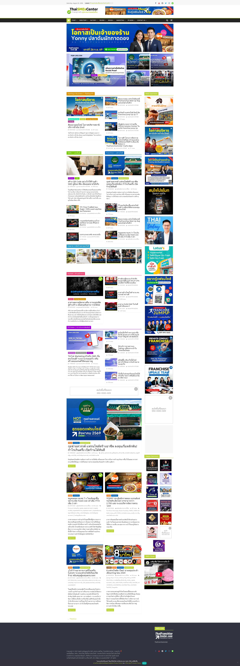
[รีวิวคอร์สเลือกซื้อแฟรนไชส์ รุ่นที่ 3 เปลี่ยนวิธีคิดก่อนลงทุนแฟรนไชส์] (96, 70)
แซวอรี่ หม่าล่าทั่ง (127, 582)
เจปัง (113, 582)
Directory (83, 20)
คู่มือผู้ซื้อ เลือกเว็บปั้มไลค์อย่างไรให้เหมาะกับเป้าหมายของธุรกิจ (128, 362)
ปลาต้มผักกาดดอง (125, 513)
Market (71, 299)
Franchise (79, 75)
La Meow (121, 578)
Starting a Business (92, 119)
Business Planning (73, 119)
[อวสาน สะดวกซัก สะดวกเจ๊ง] (73, 234)
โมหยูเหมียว (115, 587)
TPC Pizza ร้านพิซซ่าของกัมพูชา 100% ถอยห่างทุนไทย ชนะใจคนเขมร (90, 209)
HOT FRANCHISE (72, 580)
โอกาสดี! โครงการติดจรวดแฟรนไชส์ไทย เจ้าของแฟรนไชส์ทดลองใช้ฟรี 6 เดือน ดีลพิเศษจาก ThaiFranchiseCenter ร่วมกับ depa (122, 142)
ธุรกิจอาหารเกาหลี (92, 580)
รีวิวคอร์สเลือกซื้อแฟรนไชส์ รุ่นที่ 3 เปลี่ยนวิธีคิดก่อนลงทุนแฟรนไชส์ (96, 79)
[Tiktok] (162, 3)
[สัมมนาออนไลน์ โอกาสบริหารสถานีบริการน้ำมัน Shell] (85, 98)
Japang (108, 578)
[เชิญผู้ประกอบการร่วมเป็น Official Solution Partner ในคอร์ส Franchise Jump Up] (111, 123)
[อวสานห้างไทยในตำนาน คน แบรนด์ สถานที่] (111, 292)
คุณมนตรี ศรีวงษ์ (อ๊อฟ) (85, 83)
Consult (72, 75)
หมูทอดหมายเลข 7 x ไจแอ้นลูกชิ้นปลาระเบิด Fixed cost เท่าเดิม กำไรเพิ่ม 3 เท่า (128, 235)
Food (108, 178)
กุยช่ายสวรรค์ (108, 453)
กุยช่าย (102, 453)
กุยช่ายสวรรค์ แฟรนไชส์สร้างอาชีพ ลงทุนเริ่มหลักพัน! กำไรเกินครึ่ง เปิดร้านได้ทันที (137, 61)
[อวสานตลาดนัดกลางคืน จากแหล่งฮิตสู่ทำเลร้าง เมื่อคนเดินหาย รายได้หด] (85, 278)
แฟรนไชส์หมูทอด (84, 513)
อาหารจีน (137, 513)
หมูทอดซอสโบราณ (77, 510)
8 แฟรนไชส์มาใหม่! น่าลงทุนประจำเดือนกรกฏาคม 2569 (122, 571)
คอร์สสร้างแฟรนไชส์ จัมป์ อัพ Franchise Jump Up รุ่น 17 (129, 113)
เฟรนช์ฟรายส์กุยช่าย (130, 453)
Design (110, 20)
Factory (93, 20)
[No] (238, 662)
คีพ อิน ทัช (123, 580)
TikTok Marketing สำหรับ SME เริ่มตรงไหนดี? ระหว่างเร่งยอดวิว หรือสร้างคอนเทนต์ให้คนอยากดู (162, 61)
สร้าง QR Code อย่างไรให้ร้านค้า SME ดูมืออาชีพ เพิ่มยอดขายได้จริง (83, 182)
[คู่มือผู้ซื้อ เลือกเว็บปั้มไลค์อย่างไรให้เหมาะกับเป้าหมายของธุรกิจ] (111, 359)
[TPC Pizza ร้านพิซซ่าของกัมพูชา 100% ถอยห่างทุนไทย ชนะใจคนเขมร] (73, 206)
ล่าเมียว (129, 580)
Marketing (120, 20)
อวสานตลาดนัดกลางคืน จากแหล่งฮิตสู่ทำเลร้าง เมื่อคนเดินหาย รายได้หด (84, 303)
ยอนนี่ (132, 513)
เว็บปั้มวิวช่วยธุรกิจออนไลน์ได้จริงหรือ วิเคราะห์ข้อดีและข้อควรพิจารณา (129, 376)
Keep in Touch (114, 578)
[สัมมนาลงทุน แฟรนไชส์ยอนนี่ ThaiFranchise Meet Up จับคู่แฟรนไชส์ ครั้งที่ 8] (111, 98)
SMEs (77, 178)
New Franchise (129, 567)
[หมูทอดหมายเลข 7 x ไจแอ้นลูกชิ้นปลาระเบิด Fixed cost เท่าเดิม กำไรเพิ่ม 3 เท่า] (111, 232)
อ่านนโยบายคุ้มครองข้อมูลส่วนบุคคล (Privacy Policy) (107, 663)
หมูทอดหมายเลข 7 (87, 510)
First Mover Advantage (112, 510)
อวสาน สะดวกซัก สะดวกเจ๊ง (90, 234)
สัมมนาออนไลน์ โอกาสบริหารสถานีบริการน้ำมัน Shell (84, 126)
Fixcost (70, 508)
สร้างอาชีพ (121, 453)
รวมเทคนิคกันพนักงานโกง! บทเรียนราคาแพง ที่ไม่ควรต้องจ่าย (89, 223)
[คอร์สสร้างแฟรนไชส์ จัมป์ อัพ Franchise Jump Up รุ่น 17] (111, 112)
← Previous (72, 619)
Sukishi (79, 580)
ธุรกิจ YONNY (117, 513)
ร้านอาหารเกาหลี (78, 582)
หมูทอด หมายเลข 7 (88, 508)
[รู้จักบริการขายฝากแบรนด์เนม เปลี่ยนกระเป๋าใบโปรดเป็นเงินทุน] (111, 345)
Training (92, 75)
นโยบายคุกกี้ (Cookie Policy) (133, 663)
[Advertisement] (159, 439)
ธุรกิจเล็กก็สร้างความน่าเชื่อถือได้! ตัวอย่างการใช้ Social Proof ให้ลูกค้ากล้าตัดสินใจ (138, 78)
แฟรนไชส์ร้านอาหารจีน (112, 515)
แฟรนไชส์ (73, 455)
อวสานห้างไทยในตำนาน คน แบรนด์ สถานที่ (128, 293)
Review (102, 20)
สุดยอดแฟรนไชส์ (123, 178)
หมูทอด (81, 508)
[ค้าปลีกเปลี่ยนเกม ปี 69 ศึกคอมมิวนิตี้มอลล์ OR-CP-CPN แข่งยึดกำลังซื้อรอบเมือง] (111, 278)
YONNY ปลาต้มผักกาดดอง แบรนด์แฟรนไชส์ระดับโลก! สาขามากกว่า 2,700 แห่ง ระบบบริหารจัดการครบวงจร (123, 502)
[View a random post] (171, 20)
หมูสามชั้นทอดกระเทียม (74, 513)
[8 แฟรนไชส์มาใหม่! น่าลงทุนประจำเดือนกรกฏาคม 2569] (123, 546)
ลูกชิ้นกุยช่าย (115, 453)
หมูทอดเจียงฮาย (97, 510)
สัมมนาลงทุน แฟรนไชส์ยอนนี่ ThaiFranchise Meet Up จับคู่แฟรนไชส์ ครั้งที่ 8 (129, 101)
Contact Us (141, 20)
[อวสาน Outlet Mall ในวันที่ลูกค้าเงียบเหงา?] (111, 303)
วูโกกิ (84, 582)
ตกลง (144, 663)
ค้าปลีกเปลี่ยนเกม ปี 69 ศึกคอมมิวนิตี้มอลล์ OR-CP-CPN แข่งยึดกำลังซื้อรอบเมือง (128, 281)
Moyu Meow (127, 578)
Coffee (109, 567)
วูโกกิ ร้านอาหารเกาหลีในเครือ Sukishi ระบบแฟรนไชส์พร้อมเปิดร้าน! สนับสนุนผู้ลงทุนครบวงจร (83, 573)
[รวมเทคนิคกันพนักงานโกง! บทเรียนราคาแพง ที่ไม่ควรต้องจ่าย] (73, 220)
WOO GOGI (85, 580)
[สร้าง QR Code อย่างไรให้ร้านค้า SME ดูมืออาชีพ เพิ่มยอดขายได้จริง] (85, 157)
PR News (131, 20)
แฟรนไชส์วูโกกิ (71, 585)
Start (74, 20)
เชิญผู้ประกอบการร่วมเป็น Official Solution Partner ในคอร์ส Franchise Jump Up (129, 126)
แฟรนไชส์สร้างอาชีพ (94, 455)
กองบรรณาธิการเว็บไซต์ (166, 65)
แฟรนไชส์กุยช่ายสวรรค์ (82, 455)
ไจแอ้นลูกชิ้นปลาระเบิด (80, 515)
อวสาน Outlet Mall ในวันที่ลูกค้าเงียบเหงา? (128, 305)
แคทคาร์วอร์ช (119, 582)
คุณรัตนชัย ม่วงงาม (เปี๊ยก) (142, 65)
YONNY (131, 510)
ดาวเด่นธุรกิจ (75, 508)
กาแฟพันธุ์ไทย (116, 580)
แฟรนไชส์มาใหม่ (125, 585)
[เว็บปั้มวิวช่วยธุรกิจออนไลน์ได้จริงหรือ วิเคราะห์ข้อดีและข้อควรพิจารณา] (111, 373)
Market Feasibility (123, 510)
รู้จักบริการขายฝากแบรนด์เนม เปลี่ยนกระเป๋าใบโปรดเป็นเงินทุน (127, 348)
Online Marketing (81, 353)
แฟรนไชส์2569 (117, 585)
